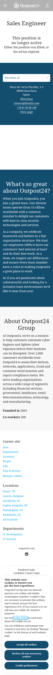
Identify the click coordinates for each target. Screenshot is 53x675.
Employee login (26, 569)
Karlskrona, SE (12, 514)
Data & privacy (12, 470)
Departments (11, 451)
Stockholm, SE (11, 500)
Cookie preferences (27, 665)
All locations (10, 519)
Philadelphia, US (13, 510)
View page (26, 111)
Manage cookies (12, 475)
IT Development (12, 534)
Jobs (5, 466)
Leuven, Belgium (13, 496)
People (7, 461)
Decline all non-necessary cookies (26, 655)
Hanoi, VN (9, 491)
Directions (26, 98)
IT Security (9, 539)
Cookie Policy (20, 618)
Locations (8, 456)
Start (5, 447)
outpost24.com (26, 548)
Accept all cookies (26, 644)
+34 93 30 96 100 (26, 107)
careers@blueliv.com (26, 103)
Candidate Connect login (26, 573)
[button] (47, 5)
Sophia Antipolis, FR (15, 505)
